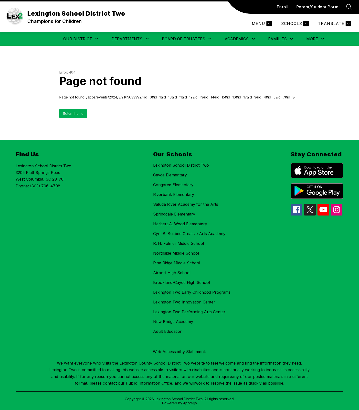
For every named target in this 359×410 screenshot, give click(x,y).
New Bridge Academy (173, 321)
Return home (73, 113)
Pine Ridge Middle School (176, 262)
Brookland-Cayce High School (181, 282)
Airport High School (171, 272)
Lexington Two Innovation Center (184, 302)
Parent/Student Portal (318, 6)
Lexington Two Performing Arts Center (189, 311)
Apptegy (190, 403)
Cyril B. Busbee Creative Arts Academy (189, 233)
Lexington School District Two (181, 165)
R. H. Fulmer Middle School (178, 243)
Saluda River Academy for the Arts (185, 204)
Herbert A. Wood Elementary (180, 223)
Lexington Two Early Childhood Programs (192, 292)
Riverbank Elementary (173, 194)
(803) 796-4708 (45, 185)
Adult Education (167, 331)
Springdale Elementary (174, 214)
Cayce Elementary (170, 175)
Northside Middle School (176, 253)
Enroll (282, 6)
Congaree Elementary (173, 184)
